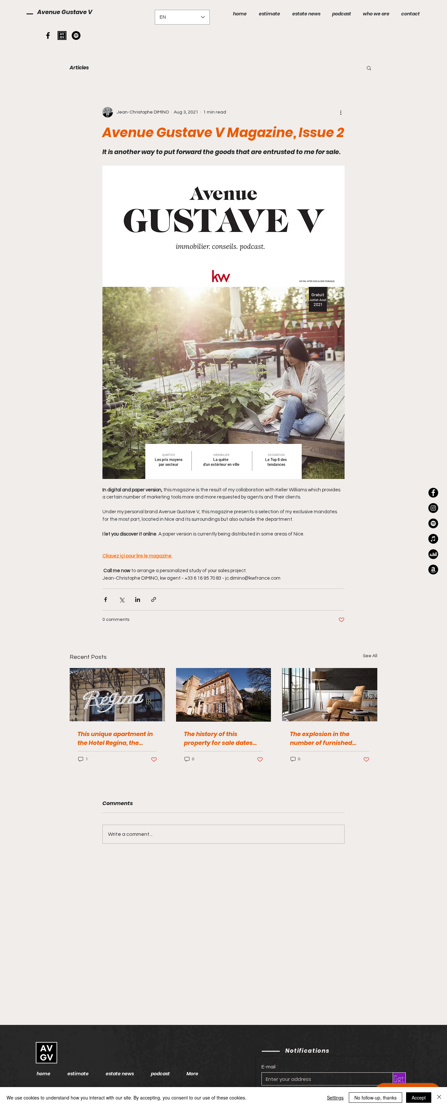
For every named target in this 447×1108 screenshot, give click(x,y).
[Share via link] (154, 599)
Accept (419, 1097)
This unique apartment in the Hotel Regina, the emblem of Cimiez (115, 738)
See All (370, 656)
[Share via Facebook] (105, 599)
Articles (79, 68)
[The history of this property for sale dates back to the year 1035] (223, 695)
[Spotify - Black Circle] (76, 35)
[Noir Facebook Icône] (48, 35)
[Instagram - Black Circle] (433, 508)
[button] (369, 67)
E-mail (268, 1066)
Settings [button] (335, 1097)
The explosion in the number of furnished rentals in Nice (321, 738)
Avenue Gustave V (64, 12)
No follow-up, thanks (375, 1097)
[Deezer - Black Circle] (433, 554)
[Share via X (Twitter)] (121, 599)
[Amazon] (433, 569)
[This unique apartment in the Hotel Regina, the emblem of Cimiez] (117, 694)
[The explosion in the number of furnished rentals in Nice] (329, 694)
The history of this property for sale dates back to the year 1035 (218, 738)
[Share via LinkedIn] (137, 599)
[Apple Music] (433, 539)
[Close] (439, 1097)
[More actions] (341, 112)
